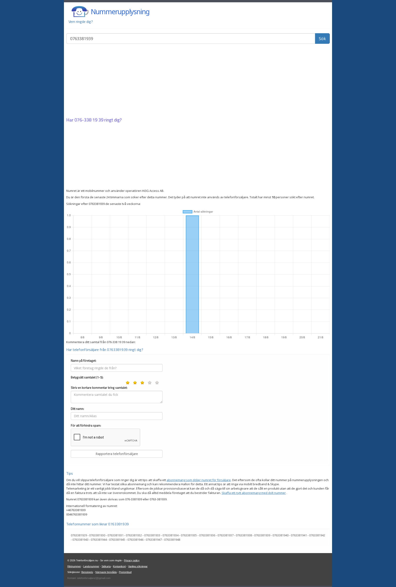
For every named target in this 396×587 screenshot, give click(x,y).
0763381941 (299, 535)
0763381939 (262, 535)
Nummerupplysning (120, 11)
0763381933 (152, 535)
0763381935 (189, 535)
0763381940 (280, 535)
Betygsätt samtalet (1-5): (87, 377)
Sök (322, 38)
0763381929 (79, 535)
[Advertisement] (198, 81)
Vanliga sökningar (138, 566)
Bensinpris (87, 572)
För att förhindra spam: (86, 425)
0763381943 (80, 539)
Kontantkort (119, 566)
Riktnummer (74, 566)
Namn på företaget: (83, 360)
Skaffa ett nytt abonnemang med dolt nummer (254, 493)
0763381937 (225, 535)
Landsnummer (91, 566)
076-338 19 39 (88, 119)
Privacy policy (132, 560)
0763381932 (134, 535)
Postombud (125, 572)
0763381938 (244, 535)
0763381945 (117, 539)
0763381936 (207, 535)
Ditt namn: (77, 409)
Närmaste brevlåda (106, 572)
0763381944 (99, 539)
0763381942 (317, 535)
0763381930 (97, 535)
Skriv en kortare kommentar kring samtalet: (99, 388)
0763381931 (115, 535)
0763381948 (172, 539)
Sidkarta (106, 566)
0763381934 (170, 535)
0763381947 (154, 539)
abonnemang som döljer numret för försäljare (199, 480)
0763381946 (135, 539)
